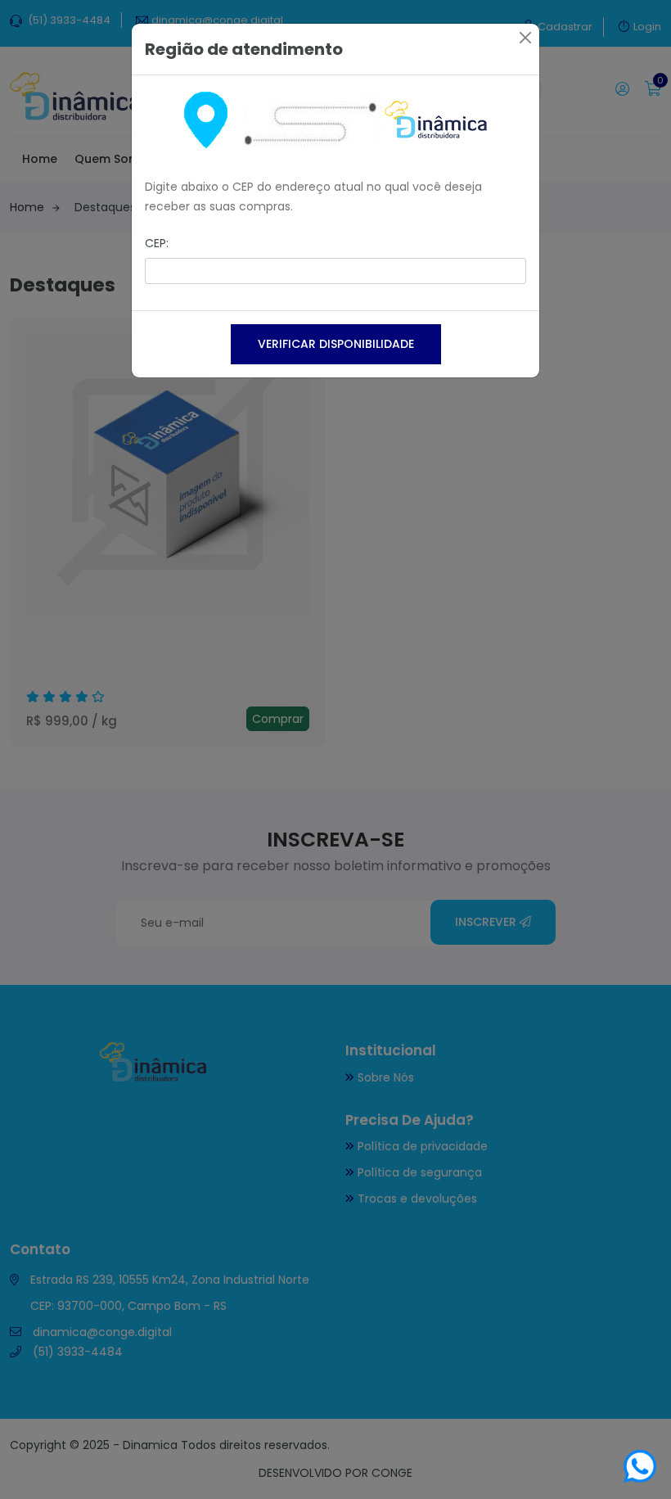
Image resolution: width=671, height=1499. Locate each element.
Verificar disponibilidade (336, 344)
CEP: (157, 243)
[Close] (525, 37)
